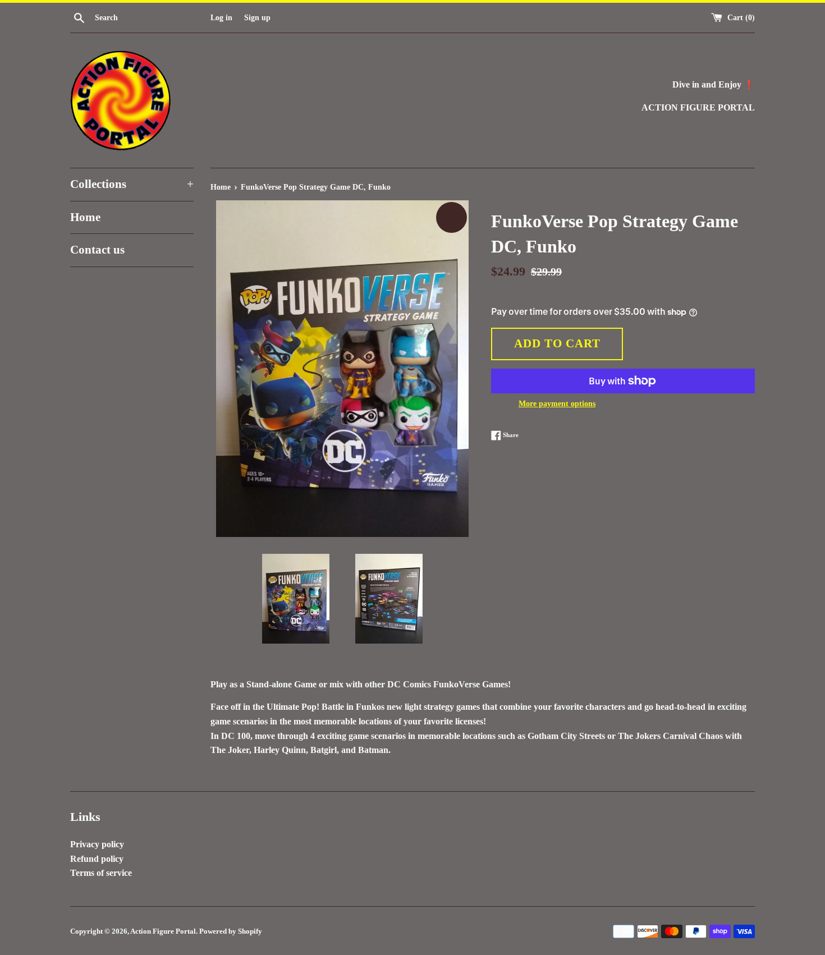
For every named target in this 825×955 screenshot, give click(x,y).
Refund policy (96, 859)
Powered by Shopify (230, 931)
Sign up (257, 17)
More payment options (557, 404)
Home (85, 217)
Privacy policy (97, 844)
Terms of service (101, 873)
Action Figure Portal (163, 931)
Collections (132, 184)
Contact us (97, 249)
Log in (221, 17)
